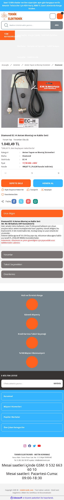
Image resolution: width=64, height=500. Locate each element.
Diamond (26, 156)
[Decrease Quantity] (5, 173)
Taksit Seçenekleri (13, 264)
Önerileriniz (9, 274)
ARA (56, 25)
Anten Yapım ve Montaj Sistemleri (38, 152)
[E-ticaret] (31, 498)
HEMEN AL (48, 183)
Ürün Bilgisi (9, 213)
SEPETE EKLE (16, 183)
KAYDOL (57, 383)
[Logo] (14, 16)
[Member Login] (53, 16)
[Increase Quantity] (58, 173)
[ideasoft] (16, 498)
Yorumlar (8, 254)
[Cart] (60, 16)
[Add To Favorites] (9, 194)
